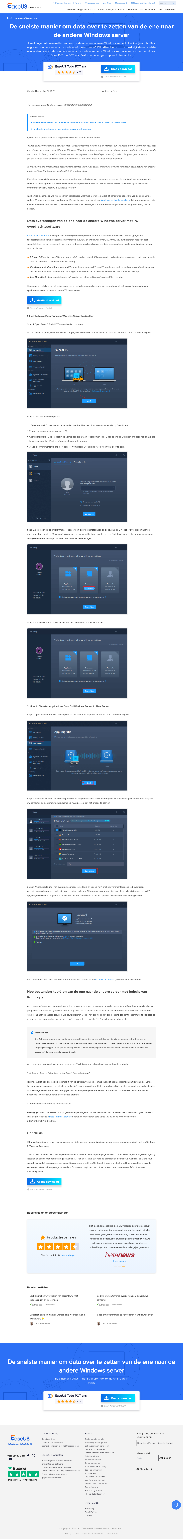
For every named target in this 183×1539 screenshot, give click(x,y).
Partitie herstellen (93, 1460)
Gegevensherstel (86, 9)
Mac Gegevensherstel (95, 1480)
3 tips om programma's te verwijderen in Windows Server (125, 1315)
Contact (88, 1515)
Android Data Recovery (95, 1467)
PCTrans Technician (104, 979)
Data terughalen (92, 1456)
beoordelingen (68, 1255)
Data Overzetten (147, 9)
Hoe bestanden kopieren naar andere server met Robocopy (62, 129)
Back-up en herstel (93, 1470)
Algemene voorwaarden (93, 1534)
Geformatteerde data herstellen (99, 1453)
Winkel (70, 9)
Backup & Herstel (126, 9)
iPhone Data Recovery (95, 1494)
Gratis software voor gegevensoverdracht (61, 1471)
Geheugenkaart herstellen (97, 1446)
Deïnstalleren (112, 1534)
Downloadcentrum (63, 3)
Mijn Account (121, 3)
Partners (78, 3)
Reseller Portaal (165, 1443)
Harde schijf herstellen (95, 1449)
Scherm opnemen (93, 1463)
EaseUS (25, 6)
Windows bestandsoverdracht (116, 200)
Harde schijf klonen (93, 1491)
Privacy (68, 1534)
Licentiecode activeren (52, 1443)
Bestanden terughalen (95, 1439)
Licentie (76, 1534)
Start (9, 18)
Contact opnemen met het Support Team (60, 1446)
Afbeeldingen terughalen (96, 1443)
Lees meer (118, 1261)
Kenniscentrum (48, 1439)
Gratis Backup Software (52, 1464)
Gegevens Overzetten (26, 18)
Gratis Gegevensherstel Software (57, 1461)
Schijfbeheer (90, 1473)
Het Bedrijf (89, 1509)
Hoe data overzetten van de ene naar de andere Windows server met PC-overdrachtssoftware (79, 122)
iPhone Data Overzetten (96, 1484)
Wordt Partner (91, 1512)
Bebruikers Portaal (146, 1443)
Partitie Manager (106, 9)
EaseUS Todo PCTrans (38, 235)
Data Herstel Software (60, 1117)
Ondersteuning (92, 3)
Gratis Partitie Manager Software (56, 1467)
